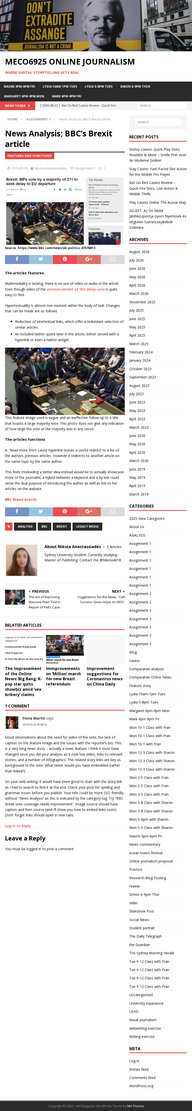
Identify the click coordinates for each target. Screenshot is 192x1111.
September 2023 (142, 377)
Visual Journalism (142, 1019)
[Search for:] (162, 105)
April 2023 (137, 418)
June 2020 (137, 435)
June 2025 (137, 318)
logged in (33, 848)
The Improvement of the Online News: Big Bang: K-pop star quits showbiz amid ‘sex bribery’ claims (23, 681)
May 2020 (137, 443)
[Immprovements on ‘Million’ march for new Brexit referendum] (65, 649)
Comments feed (142, 1077)
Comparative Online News (150, 677)
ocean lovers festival (145, 852)
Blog (133, 652)
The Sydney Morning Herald (151, 953)
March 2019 (138, 494)
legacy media (87, 526)
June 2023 (137, 402)
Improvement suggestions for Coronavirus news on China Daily (104, 676)
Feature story (140, 685)
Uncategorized (141, 994)
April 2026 (137, 285)
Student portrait (142, 928)
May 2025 (137, 327)
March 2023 (138, 427)
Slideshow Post (141, 911)
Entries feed (138, 1069)
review (134, 886)
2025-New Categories (146, 518)
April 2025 (137, 335)
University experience (146, 1003)
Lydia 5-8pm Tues (98, 86)
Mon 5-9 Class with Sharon (151, 827)
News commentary (144, 844)
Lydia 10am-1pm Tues (60, 86)
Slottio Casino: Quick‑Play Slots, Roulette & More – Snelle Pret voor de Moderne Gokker (157, 155)
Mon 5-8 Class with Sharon (151, 802)
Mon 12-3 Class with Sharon (152, 752)
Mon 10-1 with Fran (145, 744)
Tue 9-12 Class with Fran (149, 961)
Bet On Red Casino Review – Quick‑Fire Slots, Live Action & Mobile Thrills (153, 188)
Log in (134, 1060)
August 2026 (139, 251)
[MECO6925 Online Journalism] (96, 48)
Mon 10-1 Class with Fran (149, 727)
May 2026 (137, 277)
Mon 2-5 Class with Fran (148, 777)
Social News (139, 919)
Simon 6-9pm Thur (135, 86)
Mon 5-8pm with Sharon (148, 819)
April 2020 (137, 452)
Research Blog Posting (147, 877)
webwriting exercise (145, 1028)
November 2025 (142, 302)
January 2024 (139, 360)
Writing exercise (142, 1036)
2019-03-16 (20, 168)
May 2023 (137, 410)
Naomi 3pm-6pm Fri (19, 86)
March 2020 (138, 460)
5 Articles (114, 546)
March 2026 (138, 293)
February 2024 (140, 352)
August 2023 (139, 385)
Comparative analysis (146, 668)
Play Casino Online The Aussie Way (157, 202)
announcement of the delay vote (76, 289)
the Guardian (139, 944)
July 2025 (136, 310)
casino (134, 660)
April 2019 (137, 485)
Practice (135, 869)
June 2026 (137, 268)
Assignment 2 (140, 593)
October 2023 (140, 368)
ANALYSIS (137, 535)
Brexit (61, 526)
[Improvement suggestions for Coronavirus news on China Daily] (106, 649)
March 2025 (138, 343)
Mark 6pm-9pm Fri (66, 96)
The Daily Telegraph (145, 936)
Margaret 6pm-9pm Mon (24, 96)
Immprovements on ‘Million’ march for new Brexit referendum (63, 676)
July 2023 (136, 393)
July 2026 (136, 260)
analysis (25, 526)
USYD (133, 1011)
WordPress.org (141, 1085)
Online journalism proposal (151, 861)
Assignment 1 (85, 168)
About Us (136, 526)
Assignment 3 (140, 610)
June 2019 (137, 469)
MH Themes (135, 1106)
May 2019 (137, 477)
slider (133, 903)
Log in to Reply (18, 825)
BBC (45, 526)
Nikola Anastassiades (50, 168)
